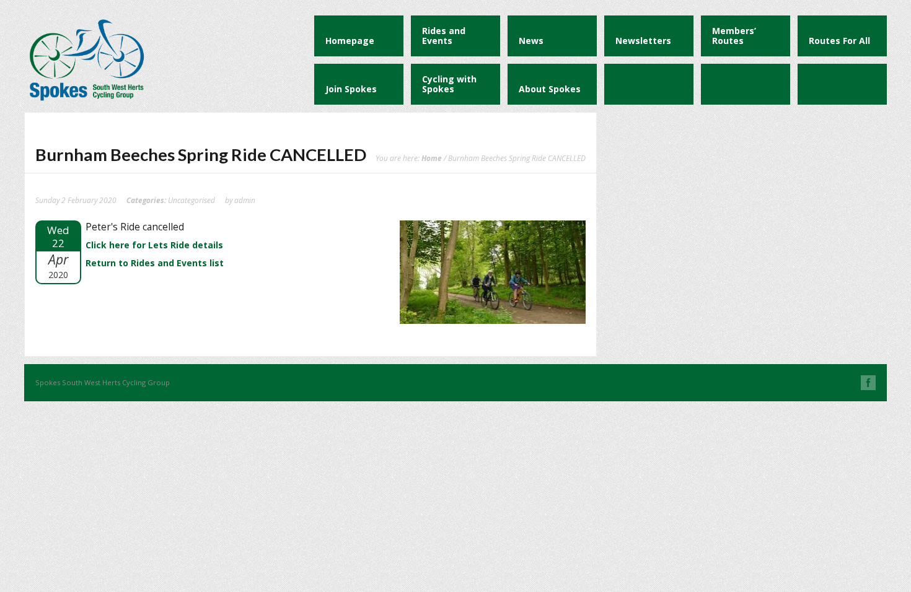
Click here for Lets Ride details (154, 245)
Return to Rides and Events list (155, 263)
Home (431, 158)
